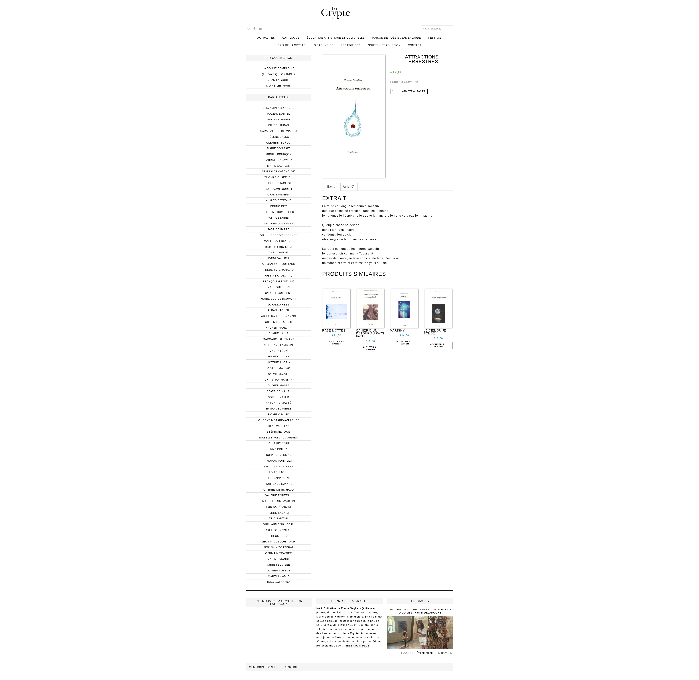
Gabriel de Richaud (278, 489)
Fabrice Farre (278, 229)
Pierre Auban (278, 125)
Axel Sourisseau (279, 530)
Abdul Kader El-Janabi (278, 316)
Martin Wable (278, 576)
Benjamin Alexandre (278, 107)
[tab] (332, 187)
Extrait (332, 186)
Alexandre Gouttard (278, 263)
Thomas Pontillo (278, 460)
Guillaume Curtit (279, 188)
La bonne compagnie (279, 68)
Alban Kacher (278, 310)
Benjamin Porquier (279, 466)
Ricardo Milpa (278, 414)
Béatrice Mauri (279, 391)
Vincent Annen (278, 119)
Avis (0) (348, 186)
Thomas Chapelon (278, 177)
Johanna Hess (278, 304)
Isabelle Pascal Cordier (278, 437)
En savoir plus (358, 645)
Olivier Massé (278, 385)
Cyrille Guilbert (278, 292)
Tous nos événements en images (426, 652)
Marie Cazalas (278, 165)
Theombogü (278, 535)
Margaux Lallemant (278, 339)
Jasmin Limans (278, 356)
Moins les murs (278, 85)
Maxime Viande (278, 559)
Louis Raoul (278, 472)
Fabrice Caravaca (278, 159)
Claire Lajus (279, 333)
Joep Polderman (278, 454)
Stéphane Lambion (278, 345)
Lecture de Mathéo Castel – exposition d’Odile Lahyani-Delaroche (420, 611)
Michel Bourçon (278, 154)
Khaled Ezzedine (279, 200)
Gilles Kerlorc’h (278, 321)
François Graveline (404, 81)
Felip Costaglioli (279, 183)
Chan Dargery (278, 194)
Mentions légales (263, 667)
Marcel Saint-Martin (278, 501)
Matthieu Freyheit (278, 240)
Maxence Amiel (278, 113)
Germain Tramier (278, 553)
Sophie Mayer (278, 397)
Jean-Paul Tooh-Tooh (278, 541)
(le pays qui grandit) (278, 74)
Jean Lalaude (278, 80)
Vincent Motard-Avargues (278, 420)
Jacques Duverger (278, 223)
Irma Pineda (278, 449)
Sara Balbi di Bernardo (278, 131)
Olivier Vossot (279, 570)
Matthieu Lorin (278, 362)
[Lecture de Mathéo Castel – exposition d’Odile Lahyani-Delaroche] (420, 647)
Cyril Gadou (278, 252)
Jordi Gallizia (278, 258)
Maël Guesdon (278, 287)
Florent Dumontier (278, 212)
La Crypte (349, 13)
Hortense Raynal (278, 483)
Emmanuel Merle (278, 408)
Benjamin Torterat (278, 547)
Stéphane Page (278, 431)
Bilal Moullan (278, 425)
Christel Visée (278, 564)
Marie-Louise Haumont (278, 298)
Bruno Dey (278, 206)
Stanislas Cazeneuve (278, 171)
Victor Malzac (278, 368)
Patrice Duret (278, 217)
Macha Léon (278, 350)
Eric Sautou (278, 518)
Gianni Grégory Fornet (278, 235)
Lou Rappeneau (278, 478)
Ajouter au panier (413, 91)
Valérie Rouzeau (278, 495)
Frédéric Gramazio (278, 269)
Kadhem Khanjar (278, 327)
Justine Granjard (278, 275)
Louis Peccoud (278, 443)
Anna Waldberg (278, 582)
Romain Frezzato (278, 246)
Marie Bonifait (278, 148)
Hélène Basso (278, 136)
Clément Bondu (278, 142)
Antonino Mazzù (278, 402)
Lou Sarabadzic (278, 506)
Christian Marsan (278, 379)
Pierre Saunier (278, 512)
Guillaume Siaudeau (278, 524)
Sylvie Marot (278, 374)
